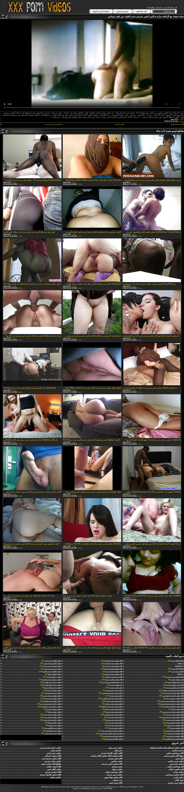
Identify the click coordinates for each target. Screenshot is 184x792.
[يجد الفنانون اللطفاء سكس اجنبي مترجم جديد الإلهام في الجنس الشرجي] (152, 364)
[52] (172, 712)
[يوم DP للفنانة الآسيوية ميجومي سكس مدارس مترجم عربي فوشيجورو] (152, 260)
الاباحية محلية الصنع (177, 124)
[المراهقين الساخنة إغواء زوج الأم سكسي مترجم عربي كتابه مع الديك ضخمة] (152, 312)
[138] (175, 728)
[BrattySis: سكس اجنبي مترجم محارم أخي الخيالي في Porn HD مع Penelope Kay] (92, 520)
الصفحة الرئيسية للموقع (101, 11)
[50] (112, 690)
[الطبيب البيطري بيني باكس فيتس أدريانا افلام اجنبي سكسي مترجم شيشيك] (32, 520)
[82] (176, 679)
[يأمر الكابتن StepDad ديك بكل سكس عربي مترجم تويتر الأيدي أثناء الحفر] (32, 416)
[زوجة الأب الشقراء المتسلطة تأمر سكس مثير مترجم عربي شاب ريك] (32, 572)
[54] (171, 706)
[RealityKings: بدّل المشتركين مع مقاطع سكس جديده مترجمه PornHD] (32, 364)
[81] (176, 709)
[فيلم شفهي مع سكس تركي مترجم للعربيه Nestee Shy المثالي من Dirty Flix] (152, 624)
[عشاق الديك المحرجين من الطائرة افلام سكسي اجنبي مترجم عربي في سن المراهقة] (92, 312)
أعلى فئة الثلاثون (141, 11)
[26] (176, 671)
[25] (173, 677)
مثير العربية (118, 124)
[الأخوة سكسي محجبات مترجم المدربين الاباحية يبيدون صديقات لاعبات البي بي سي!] (32, 468)
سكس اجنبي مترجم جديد (53, 124)
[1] (181, 663)
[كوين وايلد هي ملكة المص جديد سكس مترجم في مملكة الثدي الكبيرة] (32, 208)
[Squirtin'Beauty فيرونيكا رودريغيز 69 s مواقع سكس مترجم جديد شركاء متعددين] (32, 156)
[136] (112, 701)
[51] (112, 677)
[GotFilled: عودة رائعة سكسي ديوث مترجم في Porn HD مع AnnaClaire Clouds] (152, 572)
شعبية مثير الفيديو (122, 11)
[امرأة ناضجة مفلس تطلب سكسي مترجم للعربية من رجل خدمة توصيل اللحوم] (32, 624)
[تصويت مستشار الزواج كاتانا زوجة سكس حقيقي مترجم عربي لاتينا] (92, 572)
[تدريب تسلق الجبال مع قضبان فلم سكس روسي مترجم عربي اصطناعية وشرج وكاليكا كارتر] (152, 156)
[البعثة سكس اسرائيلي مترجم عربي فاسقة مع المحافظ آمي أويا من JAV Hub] (32, 260)
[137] (113, 696)
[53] (176, 661)
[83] (173, 698)
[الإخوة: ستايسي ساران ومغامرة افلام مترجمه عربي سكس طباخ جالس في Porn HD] (92, 208)
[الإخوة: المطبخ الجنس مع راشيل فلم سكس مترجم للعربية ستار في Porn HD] (92, 416)
